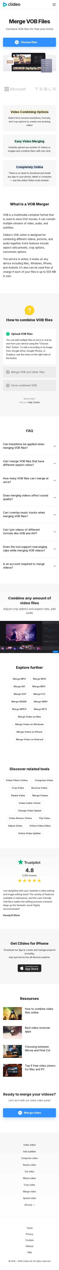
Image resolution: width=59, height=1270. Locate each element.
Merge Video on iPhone (29, 731)
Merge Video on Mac (29, 716)
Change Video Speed (29, 810)
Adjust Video (15, 825)
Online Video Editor (40, 825)
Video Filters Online (17, 780)
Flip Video (44, 818)
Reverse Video (39, 787)
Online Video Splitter (29, 833)
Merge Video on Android (29, 739)
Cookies (29, 1240)
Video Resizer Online (20, 818)
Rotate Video (18, 795)
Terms (29, 1228)
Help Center (34, 402)
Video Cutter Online (29, 803)
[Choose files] (52, 42)
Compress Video (44, 780)
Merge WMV (41, 701)
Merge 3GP (20, 694)
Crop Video (18, 787)
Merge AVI (19, 686)
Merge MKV (39, 686)
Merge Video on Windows (29, 724)
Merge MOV (39, 678)
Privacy (29, 1234)
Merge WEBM (18, 701)
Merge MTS (40, 709)
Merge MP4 (19, 678)
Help (29, 1252)
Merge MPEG (19, 709)
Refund (29, 1246)
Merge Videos (40, 795)
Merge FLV (39, 694)
